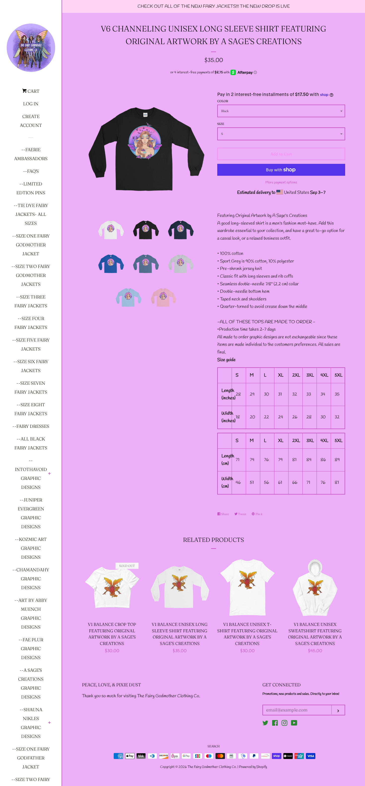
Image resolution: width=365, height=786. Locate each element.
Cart (33, 91)
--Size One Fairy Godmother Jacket (31, 245)
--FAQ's (31, 171)
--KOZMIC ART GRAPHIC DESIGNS (31, 548)
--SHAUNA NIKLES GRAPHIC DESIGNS (31, 723)
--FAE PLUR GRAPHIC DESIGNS (31, 648)
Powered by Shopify (253, 767)
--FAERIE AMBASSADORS (30, 154)
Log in (30, 104)
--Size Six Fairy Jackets (30, 366)
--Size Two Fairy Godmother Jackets (30, 275)
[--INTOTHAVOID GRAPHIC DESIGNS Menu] (49, 473)
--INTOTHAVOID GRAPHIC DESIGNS (31, 474)
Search (214, 746)
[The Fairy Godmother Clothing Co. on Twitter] (265, 724)
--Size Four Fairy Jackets (30, 323)
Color (222, 101)
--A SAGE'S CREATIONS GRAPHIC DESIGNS (30, 683)
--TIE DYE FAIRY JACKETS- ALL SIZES (31, 214)
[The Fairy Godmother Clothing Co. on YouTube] (294, 724)
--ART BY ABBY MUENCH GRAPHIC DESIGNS (30, 613)
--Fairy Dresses (30, 426)
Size (220, 124)
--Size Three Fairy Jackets (30, 301)
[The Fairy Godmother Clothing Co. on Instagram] (285, 724)
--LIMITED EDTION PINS (30, 188)
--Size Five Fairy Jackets (31, 344)
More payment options (281, 182)
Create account (31, 121)
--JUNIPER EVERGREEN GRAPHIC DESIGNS (31, 513)
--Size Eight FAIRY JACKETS (30, 409)
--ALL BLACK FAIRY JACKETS (30, 443)
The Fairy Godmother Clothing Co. (212, 767)
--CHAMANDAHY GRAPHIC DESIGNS (30, 578)
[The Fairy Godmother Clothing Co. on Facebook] (275, 724)
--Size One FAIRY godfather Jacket (31, 758)
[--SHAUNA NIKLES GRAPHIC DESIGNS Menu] (49, 723)
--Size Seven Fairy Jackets (30, 387)
